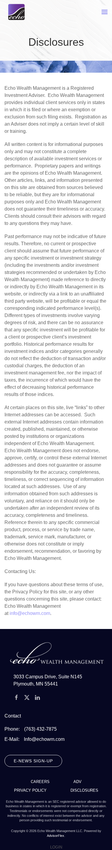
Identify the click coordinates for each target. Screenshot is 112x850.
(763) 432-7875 (40, 729)
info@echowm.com (30, 613)
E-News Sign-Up (33, 760)
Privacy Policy (30, 790)
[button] (105, 12)
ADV (77, 781)
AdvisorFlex (55, 835)
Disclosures (84, 790)
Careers (40, 781)
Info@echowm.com (44, 739)
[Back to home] (16, 12)
